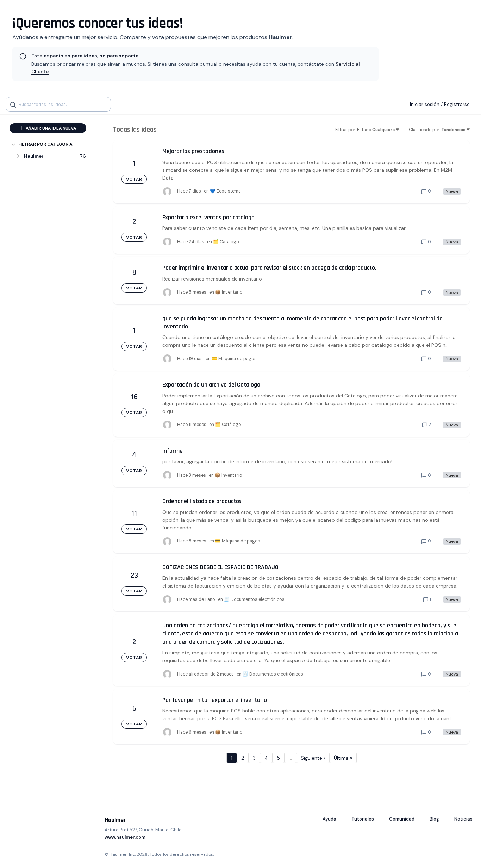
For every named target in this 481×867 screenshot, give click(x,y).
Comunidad (401, 819)
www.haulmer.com (125, 837)
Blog (434, 819)
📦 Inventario (229, 292)
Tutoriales (362, 819)
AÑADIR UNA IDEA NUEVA (50, 128)
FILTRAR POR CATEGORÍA (45, 144)
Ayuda (329, 819)
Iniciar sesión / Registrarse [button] (440, 104)
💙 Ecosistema (225, 191)
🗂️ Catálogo (226, 242)
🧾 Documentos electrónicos (254, 599)
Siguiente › (313, 758)
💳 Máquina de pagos (234, 359)
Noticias (463, 819)
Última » (343, 758)
